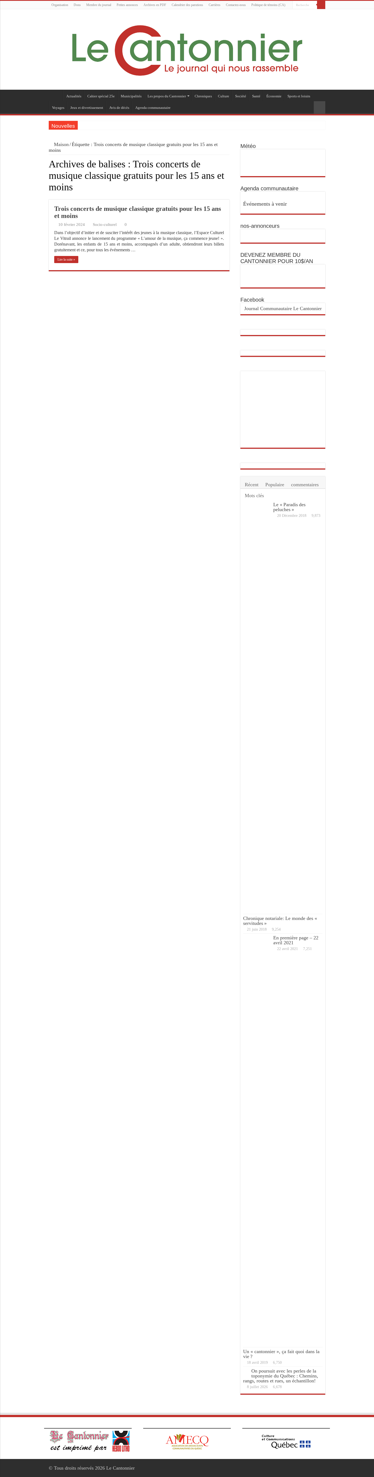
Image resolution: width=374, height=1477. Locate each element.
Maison (61, 144)
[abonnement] (227, 196)
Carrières (214, 5)
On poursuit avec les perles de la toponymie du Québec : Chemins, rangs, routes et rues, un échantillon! (280, 1375)
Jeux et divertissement (86, 108)
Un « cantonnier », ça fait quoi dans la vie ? (281, 1354)
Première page (56, 95)
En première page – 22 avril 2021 (295, 940)
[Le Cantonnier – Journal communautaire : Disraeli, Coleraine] (187, 49)
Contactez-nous (236, 5)
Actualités (73, 96)
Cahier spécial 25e (101, 96)
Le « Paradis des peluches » (289, 507)
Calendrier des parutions (187, 5)
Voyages (58, 108)
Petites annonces (127, 5)
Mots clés (254, 495)
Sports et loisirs (298, 96)
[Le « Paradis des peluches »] (257, 707)
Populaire (274, 484)
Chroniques (203, 96)
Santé (256, 96)
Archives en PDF (154, 5)
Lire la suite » (66, 259)
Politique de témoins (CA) (268, 5)
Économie (273, 96)
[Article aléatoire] (319, 107)
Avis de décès (119, 108)
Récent (251, 484)
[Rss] (312, 13)
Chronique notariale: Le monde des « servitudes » (280, 921)
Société (240, 96)
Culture (223, 96)
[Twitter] (323, 13)
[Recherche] (321, 5)
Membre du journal (98, 5)
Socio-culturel (105, 224)
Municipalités (131, 96)
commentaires (305, 484)
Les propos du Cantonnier (167, 96)
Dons (77, 5)
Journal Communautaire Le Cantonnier (283, 308)
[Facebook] (317, 13)
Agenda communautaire (153, 108)
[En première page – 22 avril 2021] (257, 1140)
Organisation (59, 5)
